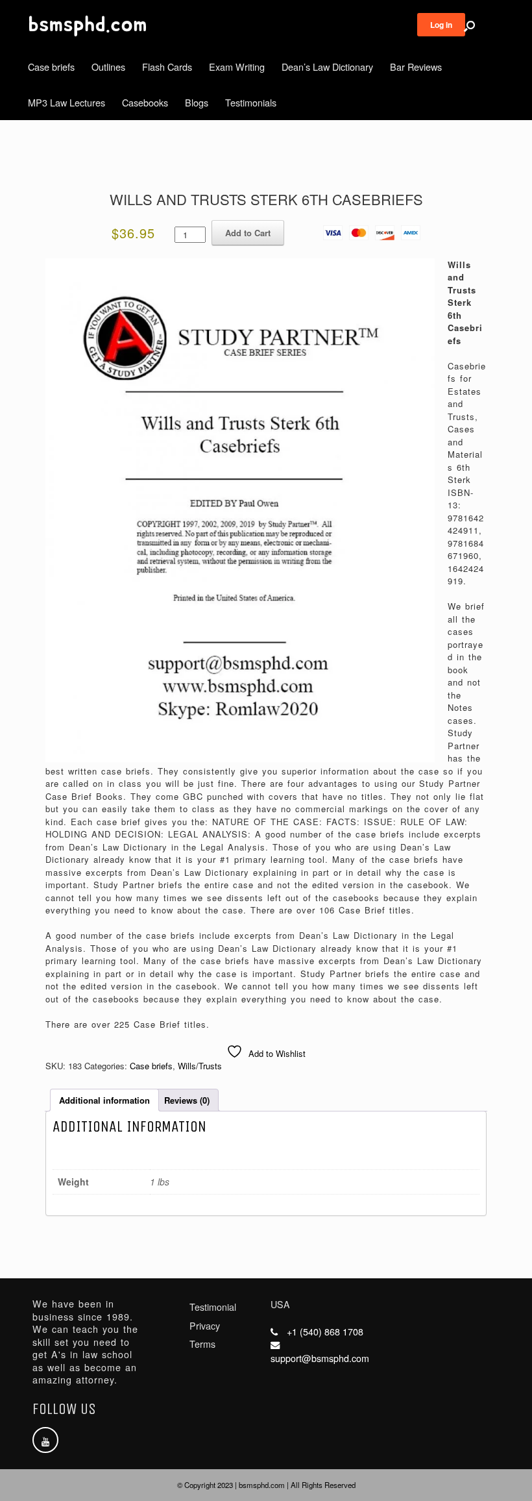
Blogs (196, 102)
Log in (441, 25)
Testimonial (212, 1306)
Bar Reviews (416, 66)
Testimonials (250, 102)
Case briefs (51, 66)
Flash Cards (167, 66)
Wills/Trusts (200, 1066)
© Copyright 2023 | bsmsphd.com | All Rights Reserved (266, 1485)
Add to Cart (248, 233)
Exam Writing (237, 66)
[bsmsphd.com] (87, 26)
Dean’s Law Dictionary (327, 66)
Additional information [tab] (104, 1100)
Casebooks (145, 102)
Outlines (108, 66)
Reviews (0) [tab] (187, 1100)
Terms (202, 1343)
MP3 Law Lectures (66, 102)
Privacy (204, 1325)
